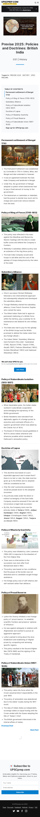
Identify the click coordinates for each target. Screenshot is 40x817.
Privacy (31, 807)
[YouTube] (18, 811)
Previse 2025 (15, 75)
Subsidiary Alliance (13, 102)
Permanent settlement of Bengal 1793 (19, 93)
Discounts (10, 807)
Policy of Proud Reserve (15, 118)
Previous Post (7, 726)
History (26, 75)
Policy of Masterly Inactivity (17, 115)
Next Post (34, 730)
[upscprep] (9, 3)
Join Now (20, 370)
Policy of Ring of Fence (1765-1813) (20, 98)
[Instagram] (26, 811)
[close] (36, 8)
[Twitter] (14, 811)
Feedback (18, 807)
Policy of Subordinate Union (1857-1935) (20, 123)
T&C (36, 807)
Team (4, 807)
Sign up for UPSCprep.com (17, 128)
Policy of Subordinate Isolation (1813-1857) (18, 106)
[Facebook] (22, 811)
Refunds (25, 807)
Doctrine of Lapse (13, 111)
